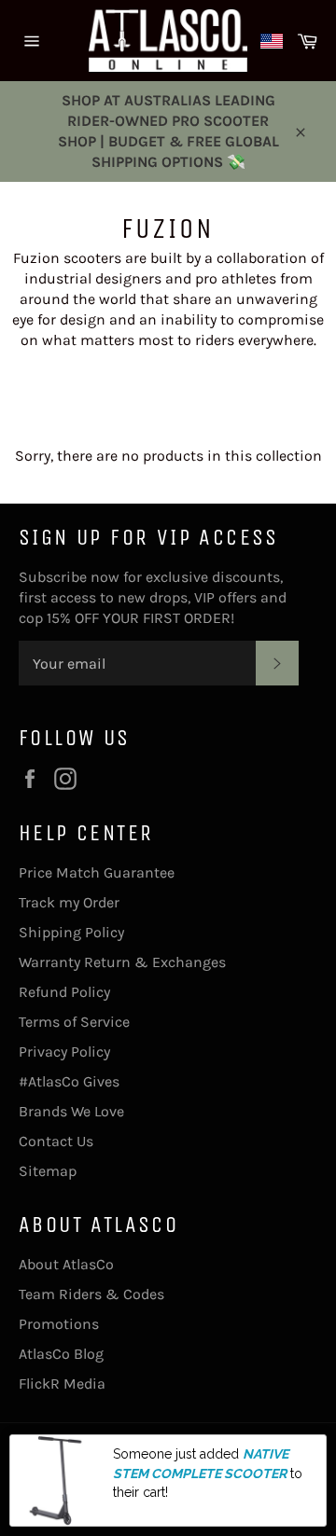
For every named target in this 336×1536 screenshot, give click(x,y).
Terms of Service (74, 1022)
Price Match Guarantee (97, 872)
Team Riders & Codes (91, 1294)
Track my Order (69, 902)
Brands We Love (71, 1111)
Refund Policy (64, 992)
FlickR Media (62, 1383)
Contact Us (56, 1141)
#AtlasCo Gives (69, 1081)
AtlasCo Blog (61, 1354)
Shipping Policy (71, 932)
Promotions (59, 1324)
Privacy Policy (64, 1051)
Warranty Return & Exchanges (122, 962)
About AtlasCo (66, 1264)
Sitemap (48, 1171)
